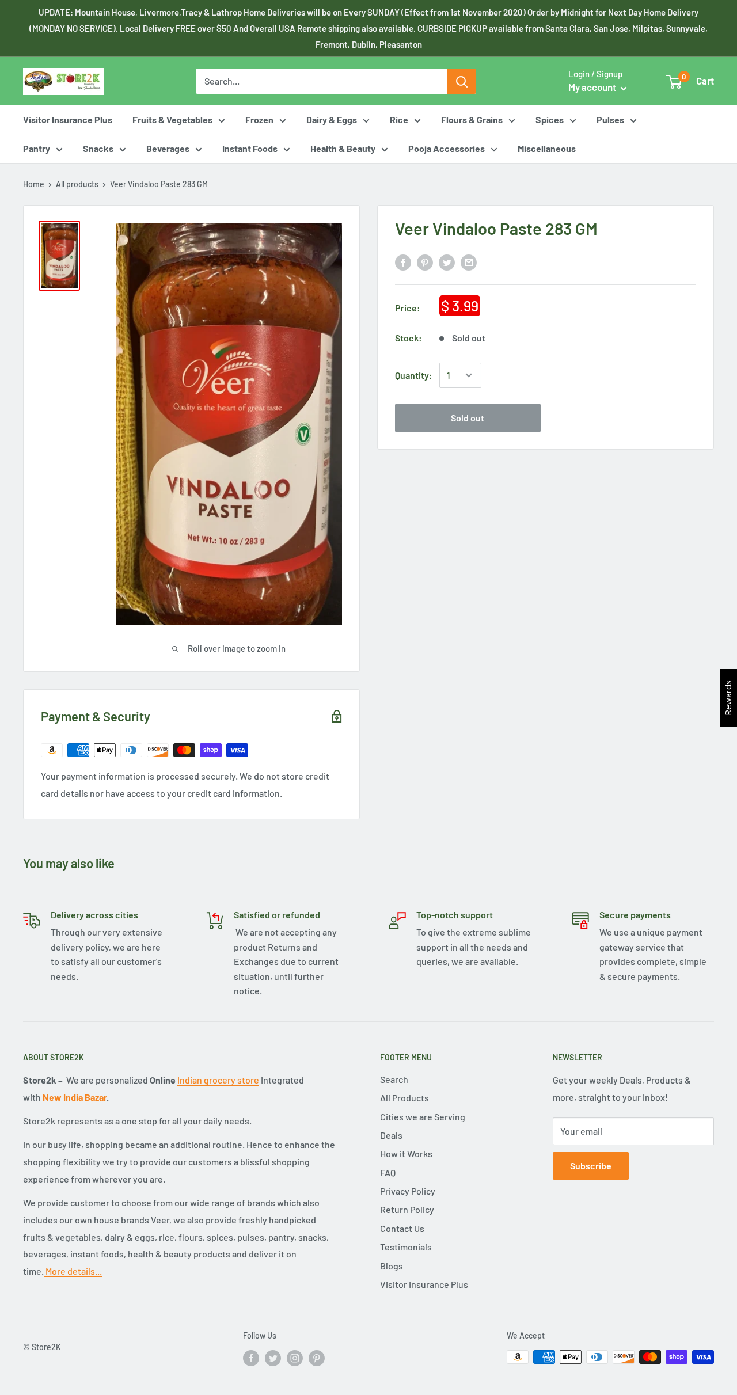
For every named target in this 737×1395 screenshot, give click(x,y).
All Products (404, 1097)
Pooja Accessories (446, 148)
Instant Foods (250, 148)
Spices (549, 119)
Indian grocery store (218, 1079)
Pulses (610, 119)
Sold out (467, 417)
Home (33, 184)
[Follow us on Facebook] (251, 1358)
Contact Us (402, 1228)
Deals (391, 1135)
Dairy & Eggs (331, 119)
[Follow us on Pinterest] (317, 1358)
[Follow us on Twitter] (273, 1358)
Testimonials (406, 1246)
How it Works (406, 1153)
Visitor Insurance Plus (67, 119)
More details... (73, 1270)
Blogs (391, 1265)
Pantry (36, 148)
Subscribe (590, 1165)
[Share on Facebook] (403, 262)
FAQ (388, 1172)
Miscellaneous (547, 148)
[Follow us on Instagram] (295, 1358)
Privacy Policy (407, 1190)
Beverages (167, 148)
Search (394, 1079)
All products (77, 184)
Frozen (259, 119)
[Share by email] (469, 262)
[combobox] (321, 81)
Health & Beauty (342, 148)
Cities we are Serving (422, 1116)
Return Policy (407, 1209)
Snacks (98, 148)
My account (593, 87)
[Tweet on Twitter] (447, 262)
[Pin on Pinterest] (425, 262)
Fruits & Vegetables (172, 119)
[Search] (461, 81)
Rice (399, 119)
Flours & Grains (472, 119)
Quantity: (413, 375)
